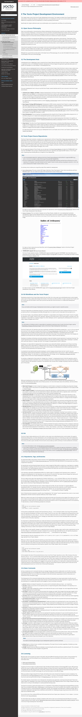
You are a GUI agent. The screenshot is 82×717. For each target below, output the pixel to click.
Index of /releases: (27, 213)
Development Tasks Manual (7, 63)
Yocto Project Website (56, 149)
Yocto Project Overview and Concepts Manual (48, 4)
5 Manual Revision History (7, 57)
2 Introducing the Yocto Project (8, 39)
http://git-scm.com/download (71, 449)
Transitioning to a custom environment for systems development (6, 26)
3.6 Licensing (5, 54)
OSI (75, 688)
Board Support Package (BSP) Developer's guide (7, 61)
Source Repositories (53, 331)
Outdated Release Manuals (6, 86)
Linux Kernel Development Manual (8, 65)
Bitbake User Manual (5, 73)
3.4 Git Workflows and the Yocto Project (8, 50)
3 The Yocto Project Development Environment (8, 42)
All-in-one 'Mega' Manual (6, 78)
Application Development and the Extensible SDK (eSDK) (8, 70)
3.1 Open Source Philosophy (8, 44)
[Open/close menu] (0, 35)
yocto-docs (41, 711)
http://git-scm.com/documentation (46, 446)
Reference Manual (5, 59)
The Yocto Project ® (9, 1)
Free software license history (29, 664)
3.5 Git (4, 52)
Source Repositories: (27, 170)
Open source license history (29, 662)
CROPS (26, 72)
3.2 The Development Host (8, 46)
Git (34, 159)
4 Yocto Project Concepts (7, 55)
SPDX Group (41, 687)
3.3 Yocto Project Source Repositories (9, 47)
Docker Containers (40, 72)
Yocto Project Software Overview (8, 28)
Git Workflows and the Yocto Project (57, 459)
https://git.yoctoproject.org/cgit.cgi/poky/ (30, 490)
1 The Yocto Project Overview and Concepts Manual (9, 37)
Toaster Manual (4, 72)
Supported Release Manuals (7, 84)
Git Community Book (31, 383)
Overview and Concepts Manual (8, 35)
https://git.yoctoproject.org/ (69, 139)
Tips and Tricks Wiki (5, 30)
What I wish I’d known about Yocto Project (8, 22)
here (56, 53)
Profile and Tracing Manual (6, 67)
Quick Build (3, 20)
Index (2, 82)
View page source (75, 6)
